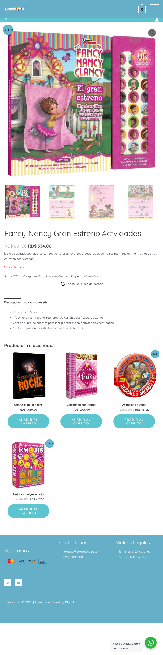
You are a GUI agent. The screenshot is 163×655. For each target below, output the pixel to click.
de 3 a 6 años (90, 276)
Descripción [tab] (12, 302)
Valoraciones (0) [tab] (35, 302)
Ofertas (62, 276)
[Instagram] (7, 582)
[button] (6, 20)
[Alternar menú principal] (154, 8)
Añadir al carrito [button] (28, 421)
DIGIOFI (27, 602)
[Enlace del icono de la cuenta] (157, 20)
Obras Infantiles (47, 276)
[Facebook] (18, 582)
